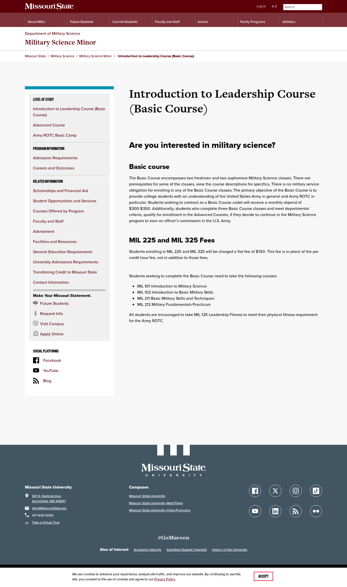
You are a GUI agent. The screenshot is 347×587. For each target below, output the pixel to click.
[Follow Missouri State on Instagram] (296, 491)
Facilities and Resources (54, 241)
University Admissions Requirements (65, 262)
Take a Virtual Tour (46, 522)
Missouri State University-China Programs (159, 510)
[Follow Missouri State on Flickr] (316, 511)
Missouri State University (147, 496)
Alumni (203, 21)
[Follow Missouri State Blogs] (296, 511)
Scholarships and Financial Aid (60, 190)
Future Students (81, 21)
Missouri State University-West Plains (156, 503)
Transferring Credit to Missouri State (65, 272)
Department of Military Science (52, 33)
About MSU (36, 21)
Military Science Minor (60, 42)
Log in (261, 6)
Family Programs (252, 21)
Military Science (62, 56)
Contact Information (51, 282)
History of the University (229, 549)
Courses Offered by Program (58, 211)
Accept (263, 576)
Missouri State (35, 56)
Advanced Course (49, 125)
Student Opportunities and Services (64, 201)
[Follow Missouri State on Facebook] (255, 491)
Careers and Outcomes (53, 168)
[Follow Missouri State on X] (275, 491)
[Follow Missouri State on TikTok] (316, 491)
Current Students (125, 21)
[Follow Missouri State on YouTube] (255, 511)
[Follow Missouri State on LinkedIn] (275, 511)
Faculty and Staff (167, 21)
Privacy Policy (164, 579)
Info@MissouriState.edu (49, 508)
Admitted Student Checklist (187, 549)
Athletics (288, 21)
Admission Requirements (55, 158)
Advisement (43, 231)
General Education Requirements (62, 251)
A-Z (274, 6)
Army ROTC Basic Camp (54, 135)
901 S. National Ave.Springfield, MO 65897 (49, 499)
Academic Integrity (148, 549)
